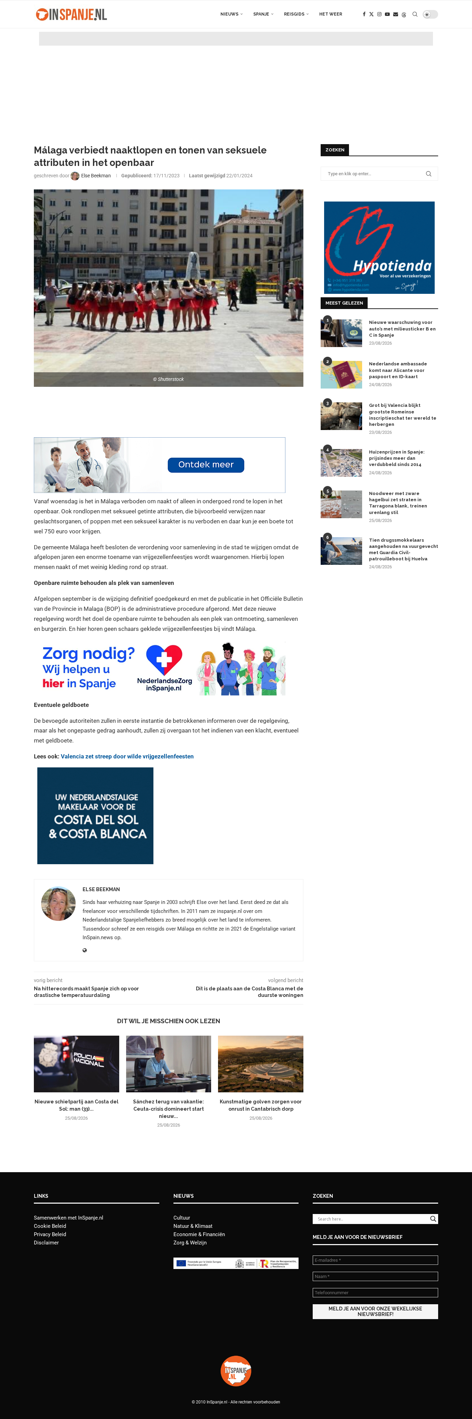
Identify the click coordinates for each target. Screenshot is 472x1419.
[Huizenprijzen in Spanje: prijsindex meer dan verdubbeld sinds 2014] (341, 463)
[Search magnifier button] (433, 1219)
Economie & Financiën (199, 1234)
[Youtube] (387, 14)
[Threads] (404, 14)
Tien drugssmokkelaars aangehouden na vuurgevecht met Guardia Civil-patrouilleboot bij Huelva (403, 550)
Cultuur (181, 1218)
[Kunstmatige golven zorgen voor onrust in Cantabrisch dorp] (260, 1064)
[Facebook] (364, 14)
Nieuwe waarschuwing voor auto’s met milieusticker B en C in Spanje (402, 328)
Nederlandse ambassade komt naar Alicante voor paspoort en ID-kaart (398, 370)
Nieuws (229, 14)
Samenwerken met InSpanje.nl (68, 1218)
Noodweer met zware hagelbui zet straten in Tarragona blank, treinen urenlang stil (398, 503)
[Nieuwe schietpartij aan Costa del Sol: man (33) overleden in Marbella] (76, 1064)
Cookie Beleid (50, 1226)
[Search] (415, 14)
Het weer (330, 14)
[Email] (395, 14)
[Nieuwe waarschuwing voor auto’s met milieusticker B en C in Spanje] (341, 333)
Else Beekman (101, 889)
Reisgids (294, 14)
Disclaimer (46, 1243)
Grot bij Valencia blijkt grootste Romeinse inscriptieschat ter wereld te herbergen (402, 415)
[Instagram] (379, 14)
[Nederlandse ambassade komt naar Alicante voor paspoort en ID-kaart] (341, 375)
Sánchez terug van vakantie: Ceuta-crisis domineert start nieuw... (168, 1109)
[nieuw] (95, 772)
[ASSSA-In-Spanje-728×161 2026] (159, 442)
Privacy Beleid (50, 1234)
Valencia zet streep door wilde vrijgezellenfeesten (127, 756)
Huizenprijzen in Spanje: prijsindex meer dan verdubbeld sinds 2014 (397, 458)
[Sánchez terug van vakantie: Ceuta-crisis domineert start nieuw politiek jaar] (168, 1064)
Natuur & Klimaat (193, 1226)
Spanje (261, 14)
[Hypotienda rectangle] (379, 205)
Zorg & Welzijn (190, 1243)
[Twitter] (371, 14)
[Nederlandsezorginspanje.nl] (159, 644)
